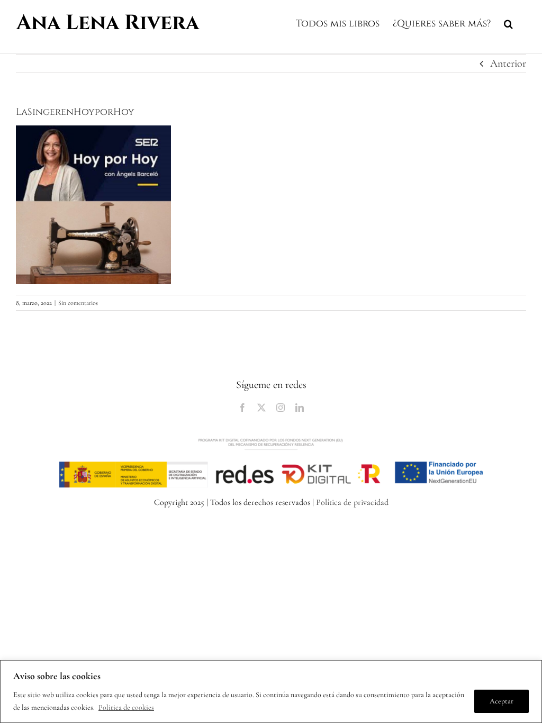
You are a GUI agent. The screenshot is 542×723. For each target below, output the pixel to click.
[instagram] (280, 407)
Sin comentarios (78, 302)
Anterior (508, 63)
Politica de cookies (126, 707)
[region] (271, 691)
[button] (508, 22)
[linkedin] (299, 407)
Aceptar (501, 701)
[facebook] (242, 407)
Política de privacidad (352, 502)
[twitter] (261, 407)
